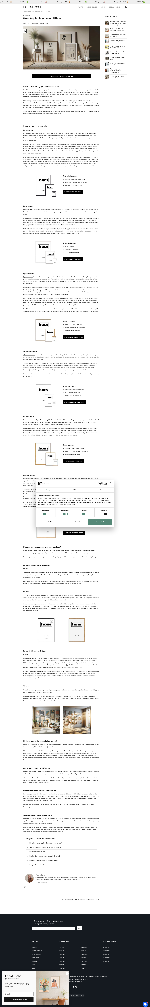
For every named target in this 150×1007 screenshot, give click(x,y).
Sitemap (85, 979)
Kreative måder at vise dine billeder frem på (118, 46)
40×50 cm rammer (80, 794)
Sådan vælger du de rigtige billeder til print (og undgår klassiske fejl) (118, 23)
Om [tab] (101, 489)
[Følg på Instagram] (76, 987)
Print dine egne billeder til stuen (117, 58)
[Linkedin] (25, 887)
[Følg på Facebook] (74, 987)
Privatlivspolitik (78, 979)
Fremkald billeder (114, 7)
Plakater (80, 7)
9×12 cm (37, 771)
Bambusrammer (28, 420)
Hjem (25, 11)
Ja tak (79, 928)
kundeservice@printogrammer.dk (98, 976)
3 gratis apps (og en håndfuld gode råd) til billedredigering (79, 899)
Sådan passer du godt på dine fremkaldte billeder (117, 41)
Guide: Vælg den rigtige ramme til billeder (117, 77)
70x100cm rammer (62, 818)
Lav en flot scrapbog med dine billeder (117, 64)
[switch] (65, 514)
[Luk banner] (111, 483)
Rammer (103, 7)
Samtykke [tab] (49, 489)
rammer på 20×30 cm (63, 794)
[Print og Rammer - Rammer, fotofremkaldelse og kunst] (32, 7)
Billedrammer (26, 15)
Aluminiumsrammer (29, 355)
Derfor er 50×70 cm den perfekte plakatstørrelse (117, 29)
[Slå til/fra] (27, 843)
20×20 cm (45, 771)
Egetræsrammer (28, 277)
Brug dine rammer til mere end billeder (117, 35)
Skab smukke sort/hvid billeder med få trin (117, 52)
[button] (126, 7)
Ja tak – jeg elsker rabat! (19, 999)
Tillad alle (100, 521)
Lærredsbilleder (92, 7)
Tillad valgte (75, 521)
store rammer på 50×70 (40, 818)
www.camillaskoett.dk (41, 882)
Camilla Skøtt (44, 23)
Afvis (50, 521)
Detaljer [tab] (75, 489)
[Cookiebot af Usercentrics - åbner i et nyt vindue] (99, 483)
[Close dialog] (67, 973)
